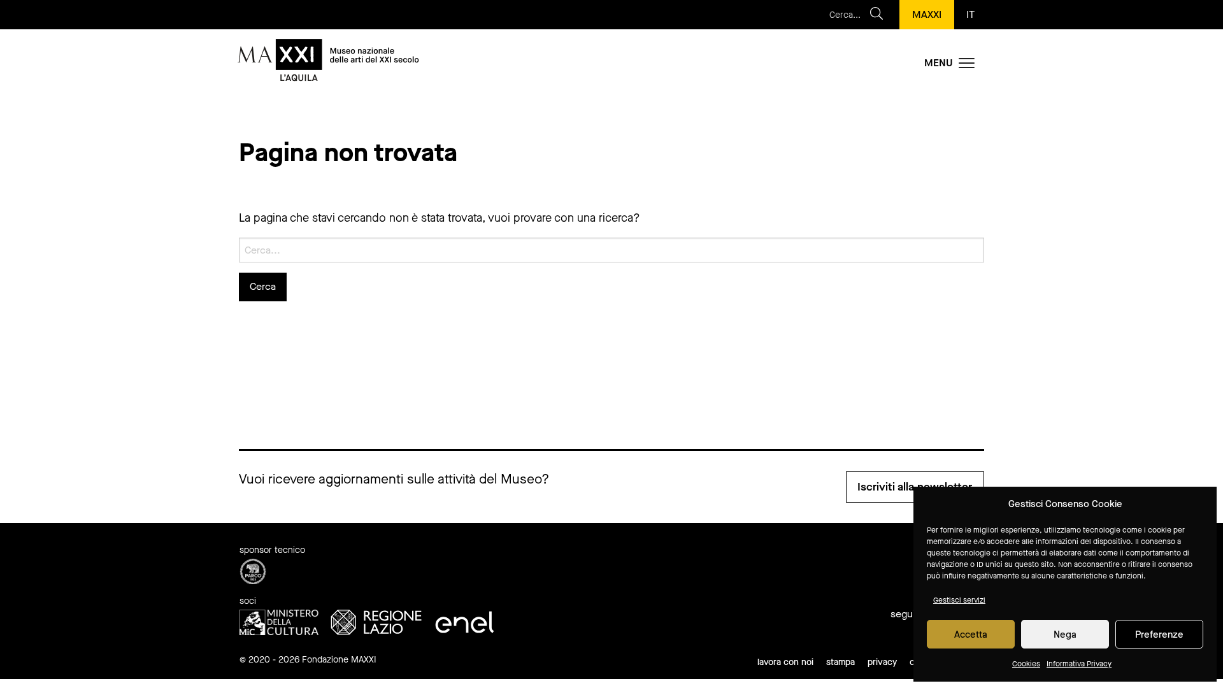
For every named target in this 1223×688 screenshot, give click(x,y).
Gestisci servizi (959, 600)
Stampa (840, 662)
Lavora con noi (785, 662)
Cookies (1026, 664)
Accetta (970, 634)
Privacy (882, 662)
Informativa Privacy (1079, 664)
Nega (1065, 634)
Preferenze (1159, 634)
